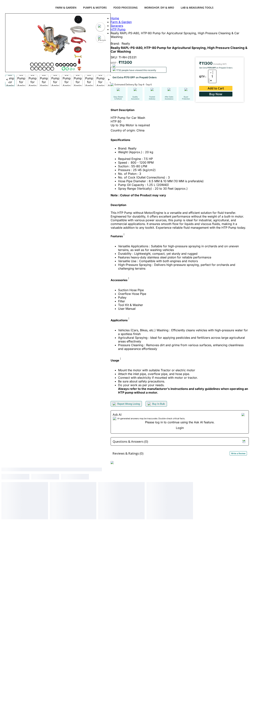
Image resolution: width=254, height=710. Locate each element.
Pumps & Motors (95, 7)
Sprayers (117, 26)
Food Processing (125, 7)
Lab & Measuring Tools (197, 7)
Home (115, 18)
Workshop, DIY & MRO (159, 7)
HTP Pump (118, 29)
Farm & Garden (65, 7)
